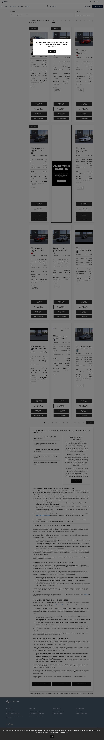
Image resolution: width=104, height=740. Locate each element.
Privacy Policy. (64, 732)
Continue (52, 51)
